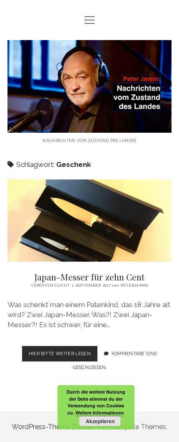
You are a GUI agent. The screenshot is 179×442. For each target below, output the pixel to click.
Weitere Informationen (99, 412)
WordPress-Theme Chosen (53, 427)
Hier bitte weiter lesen (63, 356)
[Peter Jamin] (89, 126)
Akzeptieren (100, 421)
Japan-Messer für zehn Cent (89, 220)
